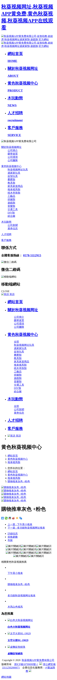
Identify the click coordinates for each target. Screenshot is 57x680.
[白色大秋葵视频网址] (20, 620)
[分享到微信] (6, 518)
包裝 (10, 540)
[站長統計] (30, 671)
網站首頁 (15, 302)
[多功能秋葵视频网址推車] (32, 590)
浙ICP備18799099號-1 (26, 664)
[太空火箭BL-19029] (19, 633)
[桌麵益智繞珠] (16, 647)
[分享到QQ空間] (17, 518)
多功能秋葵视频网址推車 (21, 595)
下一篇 (26, 527)
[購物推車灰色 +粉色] (32, 578)
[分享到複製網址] (20, 518)
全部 (16, 341)
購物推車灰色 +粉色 (19, 481)
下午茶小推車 (15, 573)
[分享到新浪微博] (13, 518)
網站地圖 (6, 677)
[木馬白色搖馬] (32, 601)
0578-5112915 (32, 255)
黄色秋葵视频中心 (18, 459)
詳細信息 (13, 533)
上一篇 (20, 524)
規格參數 (13, 537)
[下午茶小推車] (32, 567)
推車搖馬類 (14, 462)
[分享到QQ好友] (10, 518)
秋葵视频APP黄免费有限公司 (38, 660)
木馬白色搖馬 (15, 606)
